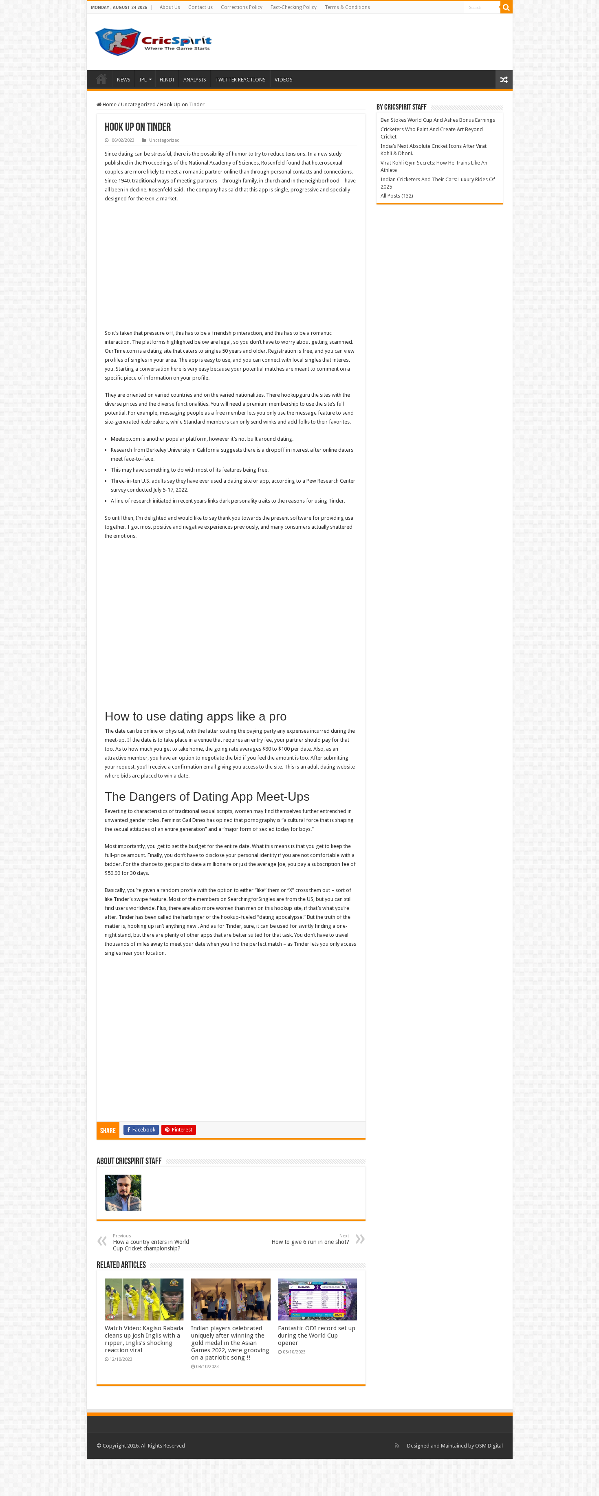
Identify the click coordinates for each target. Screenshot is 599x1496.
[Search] (506, 7)
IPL (143, 80)
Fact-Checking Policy (294, 7)
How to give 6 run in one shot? (310, 1239)
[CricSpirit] (154, 40)
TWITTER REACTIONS (240, 80)
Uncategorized (138, 104)
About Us (170, 7)
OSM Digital (489, 1446)
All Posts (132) (397, 196)
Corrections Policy (241, 7)
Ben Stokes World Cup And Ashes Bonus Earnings (438, 120)
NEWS (123, 80)
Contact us (200, 7)
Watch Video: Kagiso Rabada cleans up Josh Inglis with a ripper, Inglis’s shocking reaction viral (144, 1339)
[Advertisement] (231, 268)
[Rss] (397, 1445)
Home (101, 78)
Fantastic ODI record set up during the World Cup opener (316, 1336)
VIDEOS (284, 80)
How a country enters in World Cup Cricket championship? (151, 1242)
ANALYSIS (194, 80)
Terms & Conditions (347, 7)
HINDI (167, 80)
